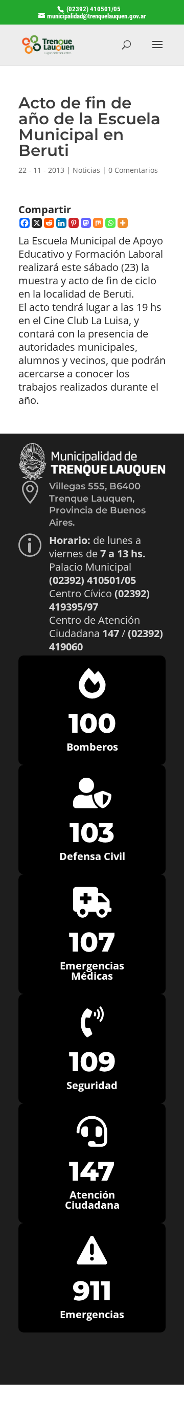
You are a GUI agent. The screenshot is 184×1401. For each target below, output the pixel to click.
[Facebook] (24, 223)
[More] (123, 223)
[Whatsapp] (110, 223)
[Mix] (98, 223)
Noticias (86, 170)
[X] (37, 223)
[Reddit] (49, 223)
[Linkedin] (61, 223)
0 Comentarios (133, 170)
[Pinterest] (73, 223)
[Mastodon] (86, 223)
